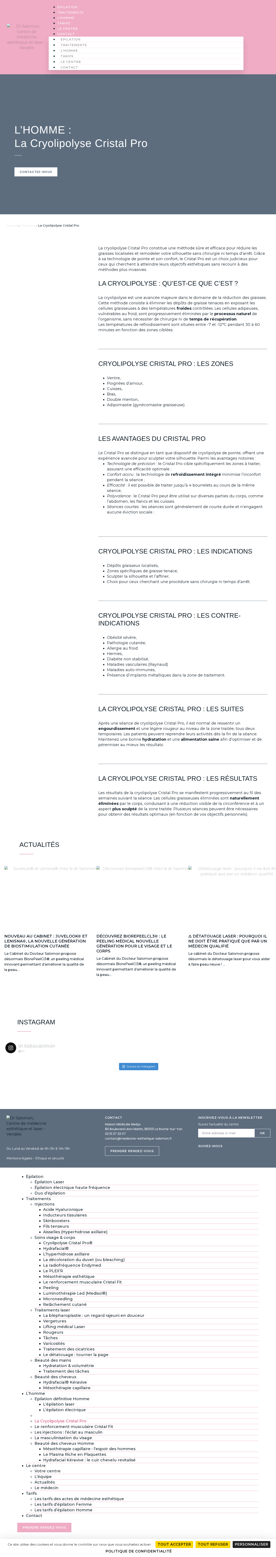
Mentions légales (19, 1158)
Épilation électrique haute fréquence (72, 1187)
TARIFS (63, 23)
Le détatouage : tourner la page (75, 1354)
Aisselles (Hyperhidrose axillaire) (75, 1232)
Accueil (11, 225)
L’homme (66, 18)
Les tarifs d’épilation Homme (63, 1510)
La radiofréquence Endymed (72, 1265)
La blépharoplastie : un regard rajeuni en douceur (93, 1315)
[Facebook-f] (267, 37)
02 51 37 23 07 (115, 1134)
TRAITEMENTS (70, 12)
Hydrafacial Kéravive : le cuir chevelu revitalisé (89, 1460)
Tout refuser (213, 1544)
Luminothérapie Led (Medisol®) (75, 1293)
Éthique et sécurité (49, 1158)
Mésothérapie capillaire (67, 1388)
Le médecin (46, 1487)
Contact (66, 34)
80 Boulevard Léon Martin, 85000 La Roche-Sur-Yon (143, 1129)
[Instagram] (259, 37)
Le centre (67, 29)
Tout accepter (174, 1544)
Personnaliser (251, 1544)
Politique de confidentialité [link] (139, 1551)
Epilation (67, 7)
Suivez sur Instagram (141, 1066)
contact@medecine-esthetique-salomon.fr (138, 1138)
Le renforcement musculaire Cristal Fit (82, 1282)
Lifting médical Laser (64, 1326)
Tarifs (31, 1493)
